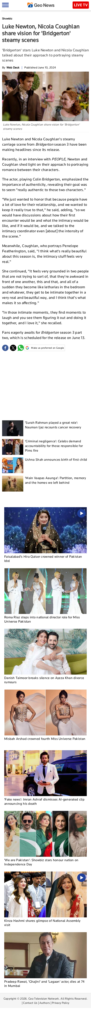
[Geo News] (41, 5)
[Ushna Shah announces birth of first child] (12, 465)
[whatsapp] (21, 348)
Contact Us (30, 1002)
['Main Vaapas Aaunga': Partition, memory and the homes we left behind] (12, 484)
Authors (44, 1002)
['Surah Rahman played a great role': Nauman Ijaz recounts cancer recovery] (12, 428)
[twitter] (13, 348)
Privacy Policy (60, 1002)
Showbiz (7, 18)
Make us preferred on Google (47, 347)
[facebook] (5, 348)
